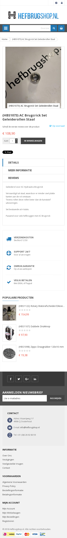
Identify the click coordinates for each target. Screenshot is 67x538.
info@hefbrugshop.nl (30, 427)
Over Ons (7, 455)
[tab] (33, 162)
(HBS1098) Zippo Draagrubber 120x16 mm (41, 346)
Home (4, 39)
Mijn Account (8, 508)
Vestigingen (8, 459)
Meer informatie (20, 170)
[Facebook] (10, 379)
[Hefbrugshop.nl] (33, 10)
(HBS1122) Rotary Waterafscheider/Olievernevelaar (42, 305)
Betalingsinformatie (12, 494)
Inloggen (62, 2)
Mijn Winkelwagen (11, 512)
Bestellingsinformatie (12, 490)
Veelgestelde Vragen (12, 463)
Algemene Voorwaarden (14, 482)
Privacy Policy (9, 486)
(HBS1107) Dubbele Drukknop (34, 326)
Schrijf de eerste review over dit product (20, 126)
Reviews (13, 178)
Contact (6, 467)
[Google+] (27, 379)
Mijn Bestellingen (10, 516)
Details (13, 162)
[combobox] (30, 28)
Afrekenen (56, 2)
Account (51, 2)
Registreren (8, 521)
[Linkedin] (35, 379)
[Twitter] (18, 379)
